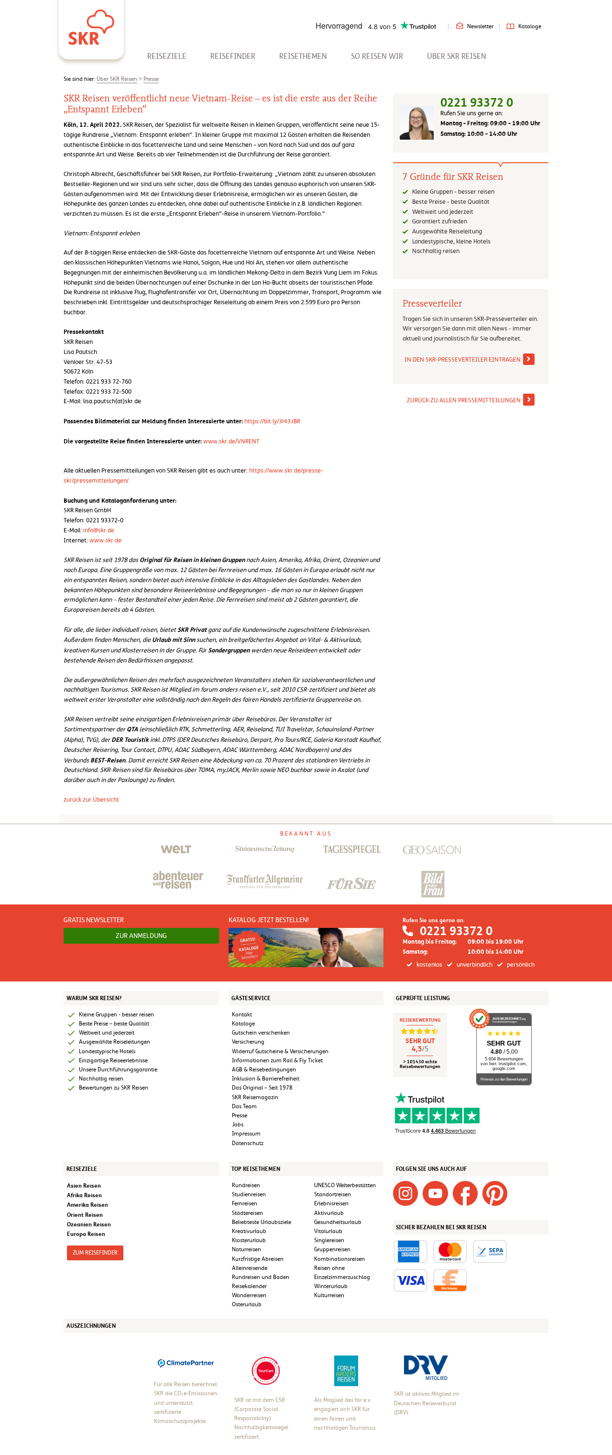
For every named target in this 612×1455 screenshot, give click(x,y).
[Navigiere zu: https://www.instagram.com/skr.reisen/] (405, 1193)
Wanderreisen (249, 1295)
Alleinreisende (249, 1268)
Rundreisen (246, 1185)
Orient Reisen (85, 1215)
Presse (151, 79)
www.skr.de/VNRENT (231, 441)
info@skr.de (98, 530)
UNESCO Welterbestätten (345, 1185)
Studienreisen (249, 1194)
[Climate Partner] (185, 1363)
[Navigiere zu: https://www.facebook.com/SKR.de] (465, 1193)
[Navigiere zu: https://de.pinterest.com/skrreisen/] (494, 1193)
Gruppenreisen (332, 1249)
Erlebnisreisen (331, 1203)
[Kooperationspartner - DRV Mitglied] (426, 1367)
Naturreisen (246, 1249)
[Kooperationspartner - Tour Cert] (266, 1370)
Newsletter (480, 26)
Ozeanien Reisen (89, 1224)
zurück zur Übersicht (91, 799)
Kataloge (529, 26)
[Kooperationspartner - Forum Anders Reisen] (346, 1370)
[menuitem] (166, 56)
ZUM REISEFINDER (95, 1253)
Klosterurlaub (249, 1240)
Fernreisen (244, 1203)
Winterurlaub (331, 1286)
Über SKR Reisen (456, 56)
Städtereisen (247, 1213)
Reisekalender (249, 1286)
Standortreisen (332, 1194)
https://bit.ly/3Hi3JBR (272, 421)
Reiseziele (166, 56)
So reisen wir (377, 56)
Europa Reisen (86, 1234)
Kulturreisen (329, 1295)
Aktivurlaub (329, 1213)
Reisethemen (303, 56)
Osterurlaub (247, 1304)
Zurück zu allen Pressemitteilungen (464, 400)
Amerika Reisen (87, 1205)
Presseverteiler (432, 303)
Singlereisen (329, 1240)
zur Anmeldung (141, 935)
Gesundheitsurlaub (337, 1222)
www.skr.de (105, 540)
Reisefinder (232, 56)
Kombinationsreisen (339, 1259)
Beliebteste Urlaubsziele (261, 1222)
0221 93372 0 (476, 103)
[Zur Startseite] (91, 24)
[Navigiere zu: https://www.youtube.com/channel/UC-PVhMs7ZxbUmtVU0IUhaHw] (435, 1193)
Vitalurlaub (328, 1231)
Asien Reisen (84, 1185)
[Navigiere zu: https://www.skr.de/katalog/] (306, 947)
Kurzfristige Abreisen (258, 1259)
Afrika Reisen (84, 1195)
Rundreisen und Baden (261, 1277)
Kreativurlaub (249, 1231)
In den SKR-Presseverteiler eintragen (462, 359)
